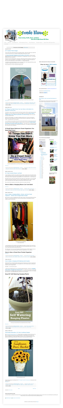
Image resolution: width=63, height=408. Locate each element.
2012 (41, 173)
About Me (9, 42)
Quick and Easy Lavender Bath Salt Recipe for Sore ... (44, 155)
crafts (32, 188)
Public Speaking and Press (23, 42)
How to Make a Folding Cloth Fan (55, 150)
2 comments (21, 167)
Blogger (37, 401)
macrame (18, 103)
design (12, 384)
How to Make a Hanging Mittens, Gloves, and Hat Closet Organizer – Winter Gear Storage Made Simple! (18, 195)
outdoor (22, 384)
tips (20, 168)
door (33, 167)
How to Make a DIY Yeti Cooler (55, 160)
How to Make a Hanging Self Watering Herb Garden (17, 261)
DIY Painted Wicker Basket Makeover (43, 152)
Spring (17, 168)
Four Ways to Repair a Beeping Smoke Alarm (56, 155)
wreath (32, 384)
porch (24, 384)
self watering (22, 103)
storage (19, 168)
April (41, 151)
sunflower (26, 384)
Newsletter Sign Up (39, 42)
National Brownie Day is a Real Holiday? (53, 147)
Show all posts (26, 47)
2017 (41, 167)
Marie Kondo (11, 168)
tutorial (29, 256)
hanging (12, 103)
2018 (41, 166)
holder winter (10, 256)
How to (19, 384)
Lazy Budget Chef (15, 42)
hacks (35, 167)
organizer (14, 168)
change (28, 188)
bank (26, 188)
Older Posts (34, 388)
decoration (10, 384)
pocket (21, 256)
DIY (33, 188)
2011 (41, 174)
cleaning (29, 167)
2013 (41, 172)
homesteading (15, 103)
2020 (41, 164)
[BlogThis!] (7, 104)
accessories (27, 255)
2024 (41, 150)
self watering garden (27, 103)
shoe (27, 256)
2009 (41, 176)
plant (20, 103)
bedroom (27, 167)
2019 (41, 165)
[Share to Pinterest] (10, 104)
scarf (23, 256)
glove (33, 255)
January (42, 159)
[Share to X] (8, 104)
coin (30, 188)
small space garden (32, 103)
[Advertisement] (31, 7)
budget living (27, 102)
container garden (31, 102)
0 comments (21, 188)
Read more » (7, 100)
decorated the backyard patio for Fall (12, 334)
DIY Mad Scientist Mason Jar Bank (13, 173)
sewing (25, 256)
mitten (13, 256)
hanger (9, 103)
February (42, 158)
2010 (41, 175)
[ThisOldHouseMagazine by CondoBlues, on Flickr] (52, 183)
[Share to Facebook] (9, 104)
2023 (41, 160)
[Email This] (22, 168)
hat (8, 256)
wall (30, 384)
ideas (9, 168)
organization (15, 256)
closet (31, 167)
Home (5, 42)
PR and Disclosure (32, 42)
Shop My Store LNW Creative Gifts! (49, 42)
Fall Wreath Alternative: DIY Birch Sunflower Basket (17, 332)
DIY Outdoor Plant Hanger (11, 50)
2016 (41, 168)
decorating (7, 384)
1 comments (21, 102)
